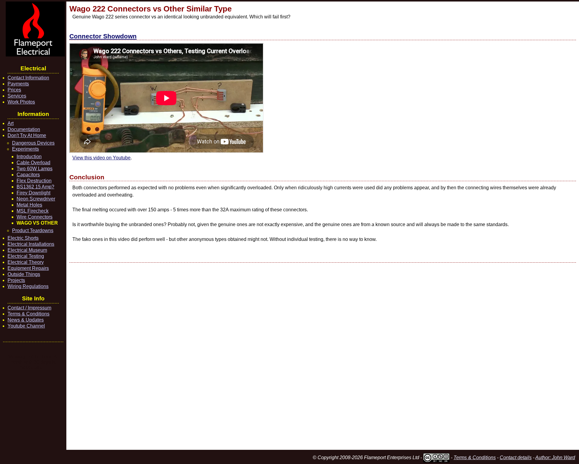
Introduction (29, 156)
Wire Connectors (34, 216)
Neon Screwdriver (36, 198)
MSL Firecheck (33, 210)
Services (17, 95)
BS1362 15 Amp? (35, 186)
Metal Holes (29, 204)
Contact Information (28, 77)
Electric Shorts (23, 238)
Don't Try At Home (27, 135)
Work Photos (21, 101)
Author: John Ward (555, 457)
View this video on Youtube (101, 157)
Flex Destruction (34, 180)
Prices (14, 89)
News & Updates (26, 319)
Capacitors (28, 174)
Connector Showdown (103, 36)
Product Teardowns (32, 230)
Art (11, 123)
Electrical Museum (27, 250)
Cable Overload (33, 162)
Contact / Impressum (29, 307)
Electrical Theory (26, 262)
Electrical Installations (31, 244)
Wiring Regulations (28, 286)
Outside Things (24, 274)
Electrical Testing (26, 256)
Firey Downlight (33, 192)
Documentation (24, 129)
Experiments (25, 149)
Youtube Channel (26, 325)
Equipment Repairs (28, 268)
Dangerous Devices (33, 143)
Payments (18, 83)
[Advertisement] (250, 356)
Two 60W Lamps (34, 168)
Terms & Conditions (28, 313)
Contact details (516, 457)
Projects (16, 280)
